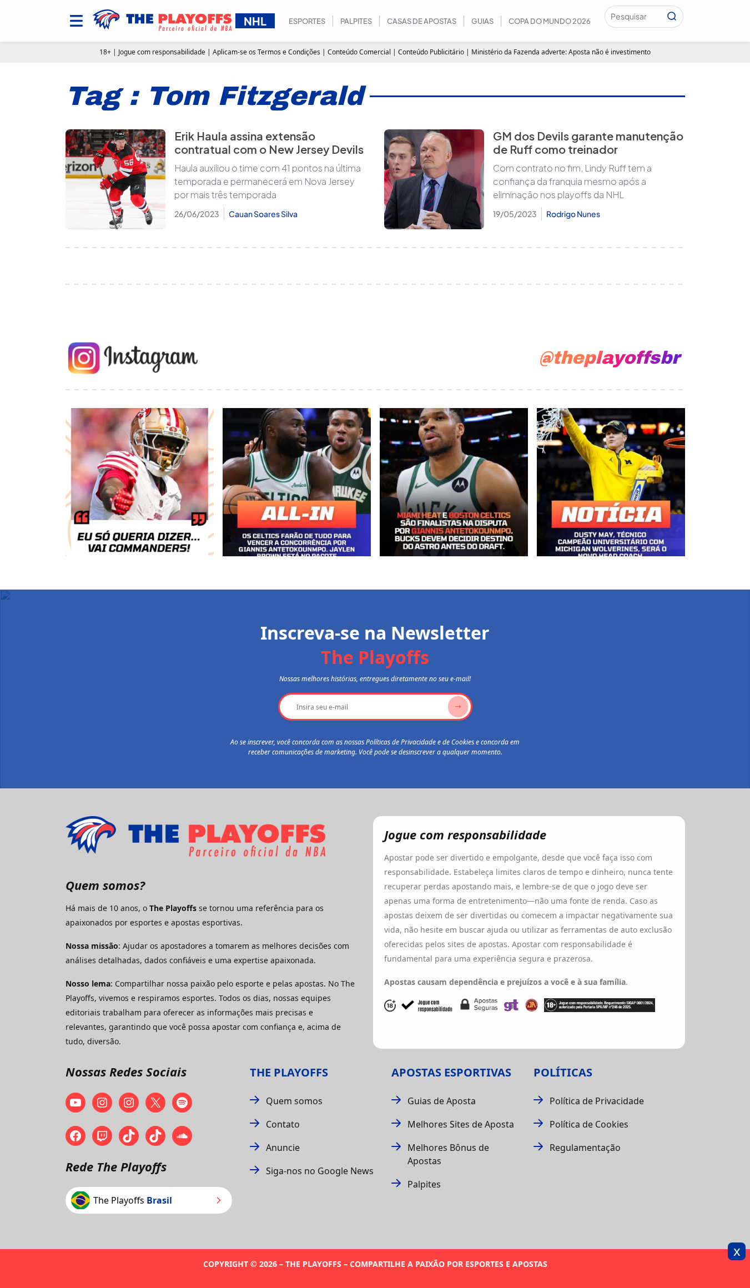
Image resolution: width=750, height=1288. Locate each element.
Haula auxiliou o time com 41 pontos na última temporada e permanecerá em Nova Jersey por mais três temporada (267, 181)
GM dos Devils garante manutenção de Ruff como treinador (588, 142)
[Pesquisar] (672, 16)
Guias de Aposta (441, 1101)
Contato (283, 1124)
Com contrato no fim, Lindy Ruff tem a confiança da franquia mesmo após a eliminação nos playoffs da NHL (572, 181)
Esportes (307, 21)
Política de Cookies (589, 1124)
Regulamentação (585, 1147)
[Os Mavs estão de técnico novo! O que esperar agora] (611, 482)
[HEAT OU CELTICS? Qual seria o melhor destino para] (454, 482)
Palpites (356, 21)
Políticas (562, 1072)
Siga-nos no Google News (320, 1171)
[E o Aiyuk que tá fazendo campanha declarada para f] (140, 482)
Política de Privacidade (597, 1101)
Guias (482, 21)
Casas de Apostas (421, 21)
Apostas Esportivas (451, 1072)
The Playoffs (289, 1072)
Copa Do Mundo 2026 (550, 21)
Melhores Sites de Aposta (460, 1124)
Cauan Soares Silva (263, 213)
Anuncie (283, 1147)
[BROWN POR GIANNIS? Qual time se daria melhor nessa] (297, 482)
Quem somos (294, 1101)
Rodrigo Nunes (573, 213)
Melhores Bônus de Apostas (448, 1154)
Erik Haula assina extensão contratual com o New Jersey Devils (269, 142)
